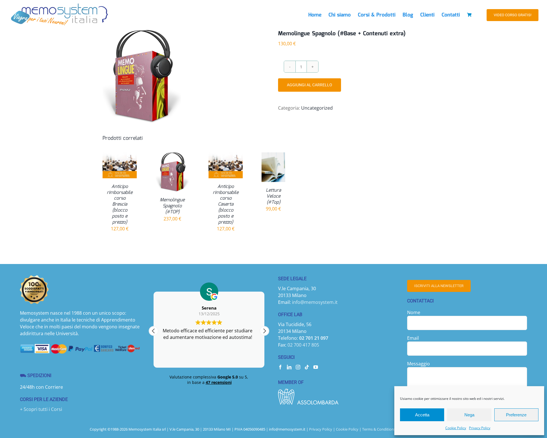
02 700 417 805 (303, 345)
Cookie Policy (455, 427)
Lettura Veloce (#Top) (273, 196)
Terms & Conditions (378, 429)
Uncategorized (317, 108)
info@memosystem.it (315, 302)
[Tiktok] (307, 367)
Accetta (422, 414)
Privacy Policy (479, 427)
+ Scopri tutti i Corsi (41, 409)
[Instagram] (298, 367)
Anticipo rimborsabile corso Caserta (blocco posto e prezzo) (225, 204)
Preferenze (516, 414)
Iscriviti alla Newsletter (439, 286)
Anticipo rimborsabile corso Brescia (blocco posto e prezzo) (119, 204)
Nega (469, 414)
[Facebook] (280, 367)
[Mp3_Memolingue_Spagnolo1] (174, 76)
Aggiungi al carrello (309, 85)
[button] (264, 331)
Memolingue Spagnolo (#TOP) (172, 206)
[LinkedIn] (289, 367)
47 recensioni (219, 382)
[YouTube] (315, 367)
